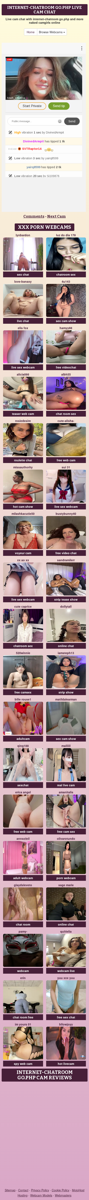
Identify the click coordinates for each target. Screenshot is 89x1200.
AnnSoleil (23, 838)
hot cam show (23, 506)
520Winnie (23, 653)
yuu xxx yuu (66, 978)
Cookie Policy (60, 1190)
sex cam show (66, 321)
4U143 (66, 281)
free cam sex (66, 831)
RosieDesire (23, 421)
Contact (23, 1190)
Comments (33, 216)
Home (31, 32)
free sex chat (66, 1017)
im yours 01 (23, 1024)
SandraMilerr (66, 560)
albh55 (66, 374)
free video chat (66, 553)
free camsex (22, 692)
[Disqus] (44, 1135)
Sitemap (10, 1190)
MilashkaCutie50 (23, 513)
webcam (23, 971)
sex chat (23, 274)
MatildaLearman (66, 699)
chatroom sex (66, 274)
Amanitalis (66, 792)
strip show (66, 692)
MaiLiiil (66, 746)
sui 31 (66, 467)
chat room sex (66, 414)
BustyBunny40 (66, 513)
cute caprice (23, 606)
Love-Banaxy (23, 281)
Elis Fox (23, 328)
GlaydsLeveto (23, 885)
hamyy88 (66, 328)
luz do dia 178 (66, 235)
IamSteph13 (66, 653)
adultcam (23, 739)
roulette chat (23, 460)
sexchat (23, 785)
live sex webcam (23, 367)
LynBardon (23, 235)
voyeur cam (23, 553)
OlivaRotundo (66, 838)
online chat (66, 646)
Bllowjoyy (66, 1024)
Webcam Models (41, 1195)
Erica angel (23, 792)
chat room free (23, 1017)
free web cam (66, 460)
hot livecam (66, 1064)
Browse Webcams (51, 32)
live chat (23, 321)
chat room (23, 924)
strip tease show (66, 599)
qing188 (23, 746)
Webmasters (63, 1195)
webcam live (66, 971)
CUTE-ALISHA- (66, 421)
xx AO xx (23, 560)
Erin (23, 978)
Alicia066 (23, 374)
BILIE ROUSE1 (23, 699)
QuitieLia (66, 931)
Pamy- (23, 931)
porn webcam (66, 878)
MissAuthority (23, 467)
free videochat (66, 367)
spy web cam (23, 1064)
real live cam (66, 785)
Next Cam (56, 216)
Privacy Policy (40, 1190)
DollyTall (66, 606)
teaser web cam (23, 414)
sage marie (66, 885)
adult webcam (23, 878)
